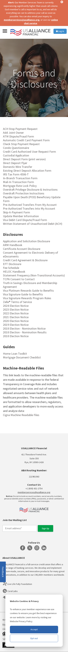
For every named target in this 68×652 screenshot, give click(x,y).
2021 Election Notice (16, 317)
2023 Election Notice (16, 309)
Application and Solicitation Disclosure (26, 241)
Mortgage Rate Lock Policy (20, 186)
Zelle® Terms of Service (17, 302)
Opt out (34, 638)
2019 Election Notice (16, 325)
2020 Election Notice (16, 321)
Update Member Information (21, 216)
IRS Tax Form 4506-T (16, 174)
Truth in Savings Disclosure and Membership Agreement (30, 285)
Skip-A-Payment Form (16, 212)
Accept (34, 629)
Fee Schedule (11, 268)
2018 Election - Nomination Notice (24, 328)
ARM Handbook (12, 245)
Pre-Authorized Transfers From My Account (30, 205)
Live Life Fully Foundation (19, 584)
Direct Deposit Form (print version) (24, 159)
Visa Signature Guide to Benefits (23, 294)
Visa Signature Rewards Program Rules (27, 298)
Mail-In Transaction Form (18, 182)
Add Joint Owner (13, 132)
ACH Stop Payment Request (20, 129)
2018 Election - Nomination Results (25, 332)
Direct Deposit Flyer (15, 163)
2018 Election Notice (16, 336)
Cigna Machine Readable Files (21, 415)
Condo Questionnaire (16, 148)
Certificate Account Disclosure (21, 249)
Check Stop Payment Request (21, 144)
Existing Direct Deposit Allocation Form (27, 170)
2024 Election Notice (16, 306)
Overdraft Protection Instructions (23, 193)
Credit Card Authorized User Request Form (29, 151)
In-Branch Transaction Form (20, 178)
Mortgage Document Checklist (22, 357)
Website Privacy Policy (21, 621)
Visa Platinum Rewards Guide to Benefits (28, 290)
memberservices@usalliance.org (21, 19)
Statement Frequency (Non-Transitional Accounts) (34, 275)
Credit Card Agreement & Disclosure (25, 260)
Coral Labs (12, 591)
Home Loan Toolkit (15, 353)
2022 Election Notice (16, 313)
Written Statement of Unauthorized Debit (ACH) (32, 224)
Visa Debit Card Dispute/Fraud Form (25, 220)
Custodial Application (16, 155)
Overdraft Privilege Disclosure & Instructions (30, 189)
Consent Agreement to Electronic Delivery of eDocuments (30, 254)
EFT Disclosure (12, 264)
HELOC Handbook (14, 271)
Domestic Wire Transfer (17, 167)
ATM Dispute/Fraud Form (18, 136)
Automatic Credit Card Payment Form (26, 140)
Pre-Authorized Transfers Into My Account (29, 208)
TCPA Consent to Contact (19, 279)
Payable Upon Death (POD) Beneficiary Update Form (31, 199)
